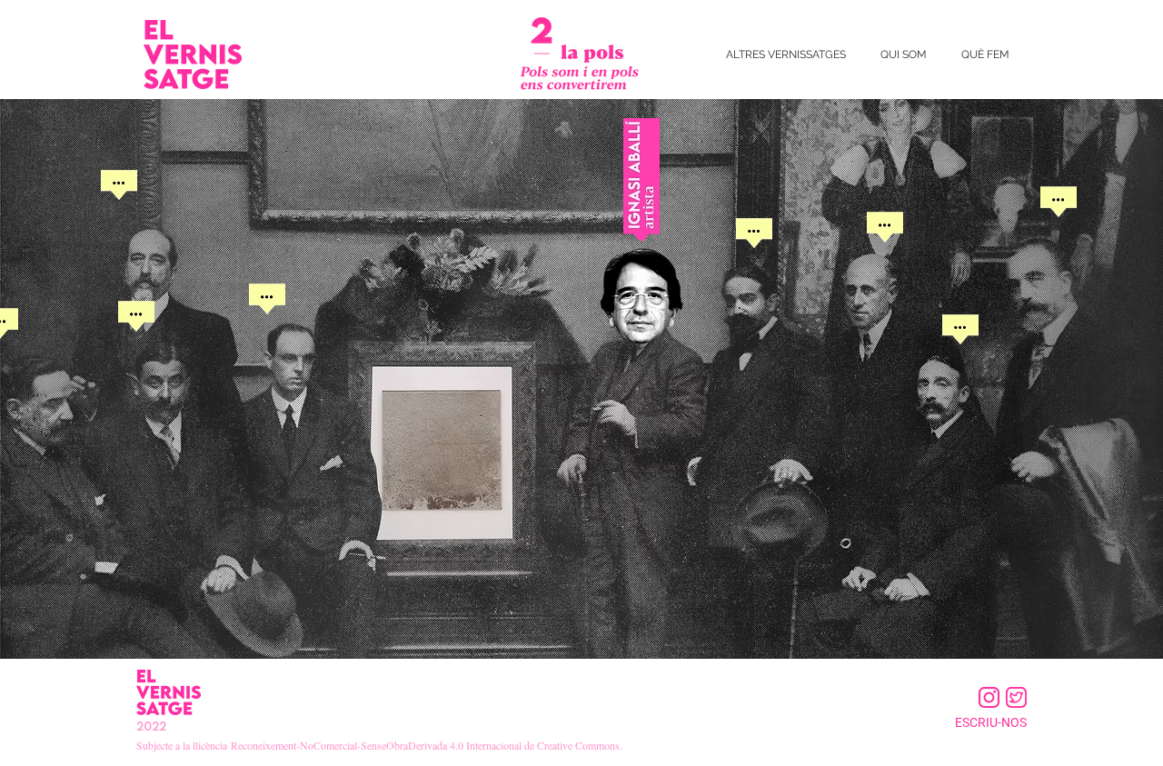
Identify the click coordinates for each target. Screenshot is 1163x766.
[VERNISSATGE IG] (989, 697)
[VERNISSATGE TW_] (1016, 697)
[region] (119, 227)
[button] (786, 54)
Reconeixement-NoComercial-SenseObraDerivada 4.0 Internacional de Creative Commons (425, 745)
